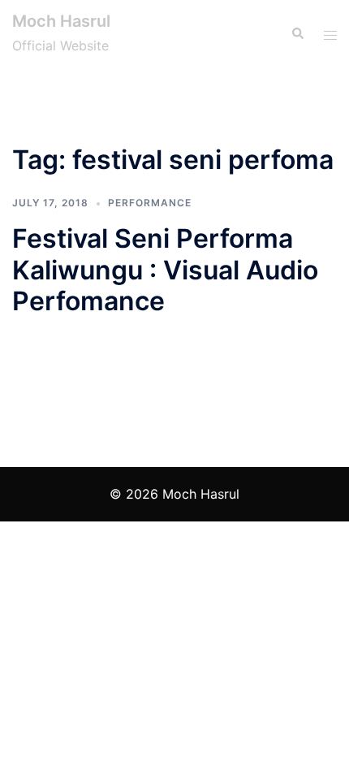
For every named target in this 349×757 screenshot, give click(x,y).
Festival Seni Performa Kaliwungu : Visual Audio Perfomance (165, 270)
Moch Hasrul (61, 21)
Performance (150, 203)
